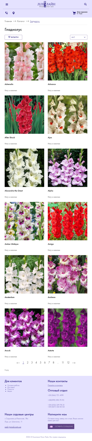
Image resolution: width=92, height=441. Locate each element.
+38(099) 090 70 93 (56, 400)
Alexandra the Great (14, 190)
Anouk (7, 350)
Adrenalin (9, 84)
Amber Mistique (11, 244)
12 (68, 362)
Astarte (51, 350)
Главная (8, 21)
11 (63, 362)
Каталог (21, 21)
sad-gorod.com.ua (13, 426)
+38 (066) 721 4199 (56, 395)
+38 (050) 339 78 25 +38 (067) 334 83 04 (56, 406)
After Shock (10, 137)
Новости (10, 389)
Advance (52, 84)
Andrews (51, 297)
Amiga (51, 244)
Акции (9, 391)
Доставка (10, 387)
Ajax (50, 137)
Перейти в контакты (55, 385)
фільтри (14, 37)
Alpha (50, 190)
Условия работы (13, 385)
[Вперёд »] (74, 362)
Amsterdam (9, 297)
